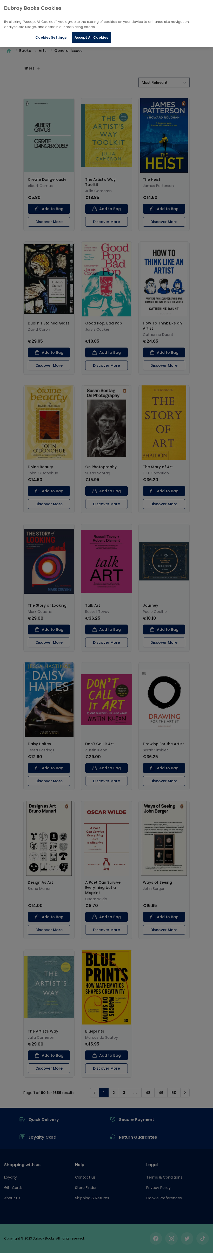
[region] (106, 23)
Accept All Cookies (91, 37)
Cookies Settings (50, 37)
